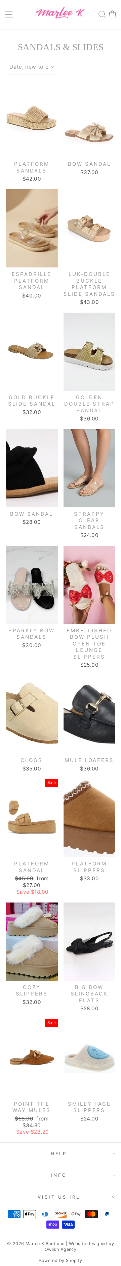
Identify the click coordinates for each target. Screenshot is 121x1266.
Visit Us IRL (59, 1197)
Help (59, 1153)
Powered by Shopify (60, 1260)
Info (59, 1175)
